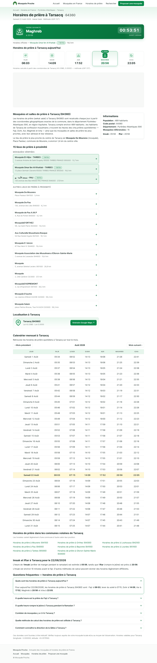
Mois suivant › (135, 345)
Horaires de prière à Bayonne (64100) (75, 546)
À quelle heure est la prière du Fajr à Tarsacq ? (36, 598)
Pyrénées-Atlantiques (46, 10)
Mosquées (25, 654)
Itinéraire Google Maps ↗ (83, 323)
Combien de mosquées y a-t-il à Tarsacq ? (35, 613)
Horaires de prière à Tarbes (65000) (30, 550)
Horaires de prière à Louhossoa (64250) (121, 542)
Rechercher (111, 3)
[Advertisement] (78, 90)
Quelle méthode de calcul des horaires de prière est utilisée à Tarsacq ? (48, 620)
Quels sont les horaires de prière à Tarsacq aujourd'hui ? (41, 581)
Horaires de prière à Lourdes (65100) (119, 546)
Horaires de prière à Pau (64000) (28, 546)
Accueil (56, 3)
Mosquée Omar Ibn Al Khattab (42, 43)
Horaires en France (28, 10)
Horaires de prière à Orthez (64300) (74, 542)
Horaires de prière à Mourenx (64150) (30, 542)
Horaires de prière (94, 3)
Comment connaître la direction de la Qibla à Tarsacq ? (40, 628)
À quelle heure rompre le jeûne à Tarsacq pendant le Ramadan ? (45, 605)
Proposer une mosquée (131, 3)
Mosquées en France (72, 3)
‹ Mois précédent (23, 345)
